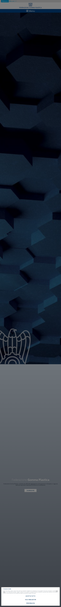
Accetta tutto (30, 596)
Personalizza (30, 603)
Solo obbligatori (30, 599)
